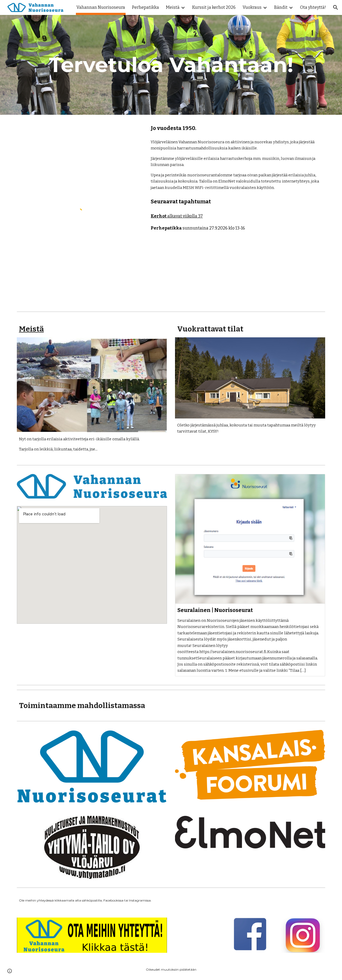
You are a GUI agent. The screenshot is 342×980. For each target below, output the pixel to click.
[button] (335, 7)
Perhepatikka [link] (145, 7)
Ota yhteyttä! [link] (313, 7)
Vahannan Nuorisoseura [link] (100, 7)
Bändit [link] (280, 7)
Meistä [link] (173, 7)
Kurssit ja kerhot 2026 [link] (214, 7)
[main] (171, 64)
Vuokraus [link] (252, 7)
